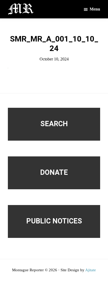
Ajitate (90, 270)
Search (54, 124)
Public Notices (54, 221)
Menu (95, 9)
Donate (54, 172)
